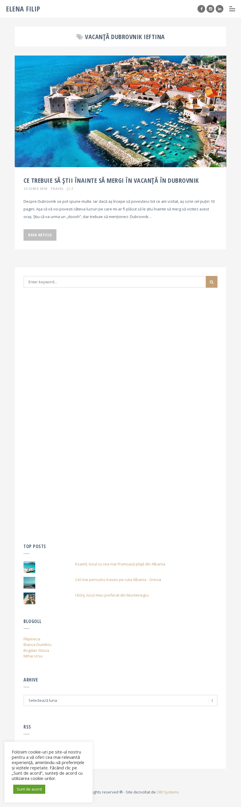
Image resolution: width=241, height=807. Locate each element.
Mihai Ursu (33, 656)
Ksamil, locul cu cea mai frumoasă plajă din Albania (120, 564)
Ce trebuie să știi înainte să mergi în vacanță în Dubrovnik (111, 180)
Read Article (40, 234)
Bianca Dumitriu (37, 644)
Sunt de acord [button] (29, 789)
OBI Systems (168, 792)
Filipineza (32, 639)
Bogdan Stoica (36, 650)
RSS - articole (36, 752)
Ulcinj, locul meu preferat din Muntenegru (112, 595)
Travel (57, 188)
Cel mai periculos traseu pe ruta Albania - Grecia (118, 579)
